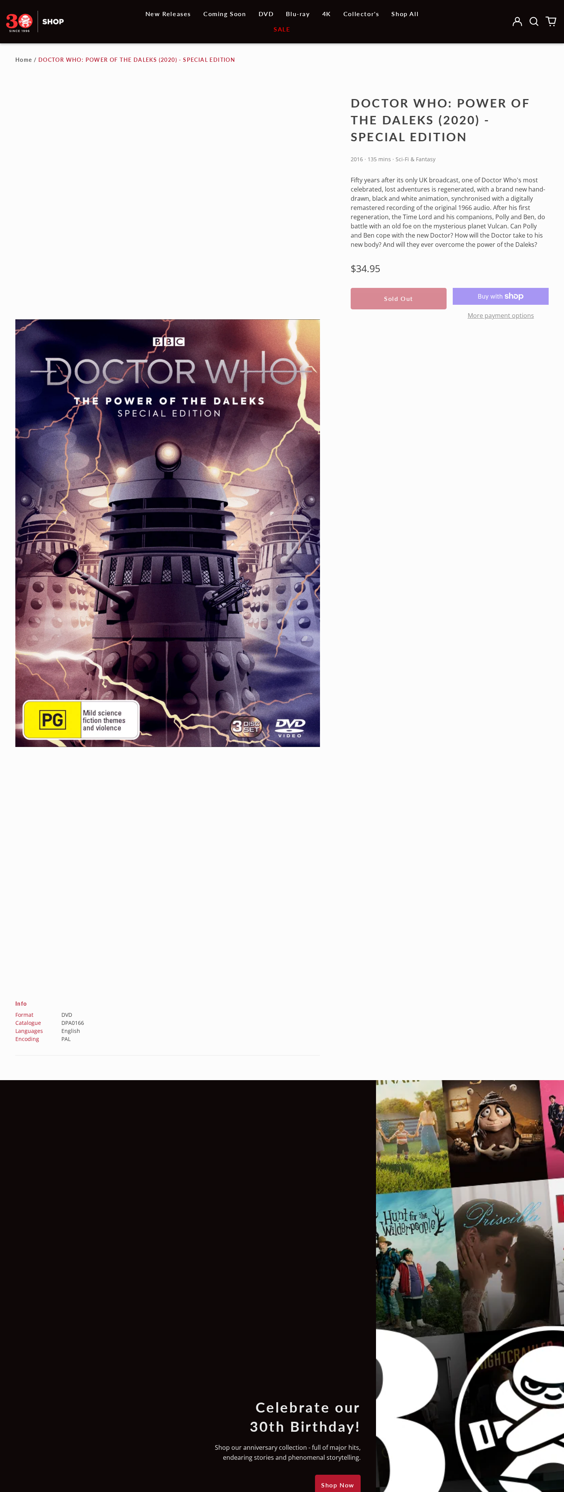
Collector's (361, 13)
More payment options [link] (501, 315)
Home (23, 59)
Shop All (405, 13)
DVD (266, 13)
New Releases (168, 13)
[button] (534, 21)
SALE (282, 29)
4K (326, 13)
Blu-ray (298, 13)
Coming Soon (224, 13)
